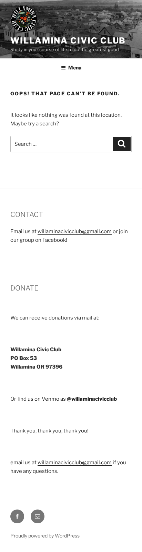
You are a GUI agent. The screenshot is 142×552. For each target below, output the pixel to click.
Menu (74, 67)
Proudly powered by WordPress (45, 536)
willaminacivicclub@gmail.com (75, 231)
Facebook (54, 240)
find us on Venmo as (67, 399)
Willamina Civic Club (68, 41)
